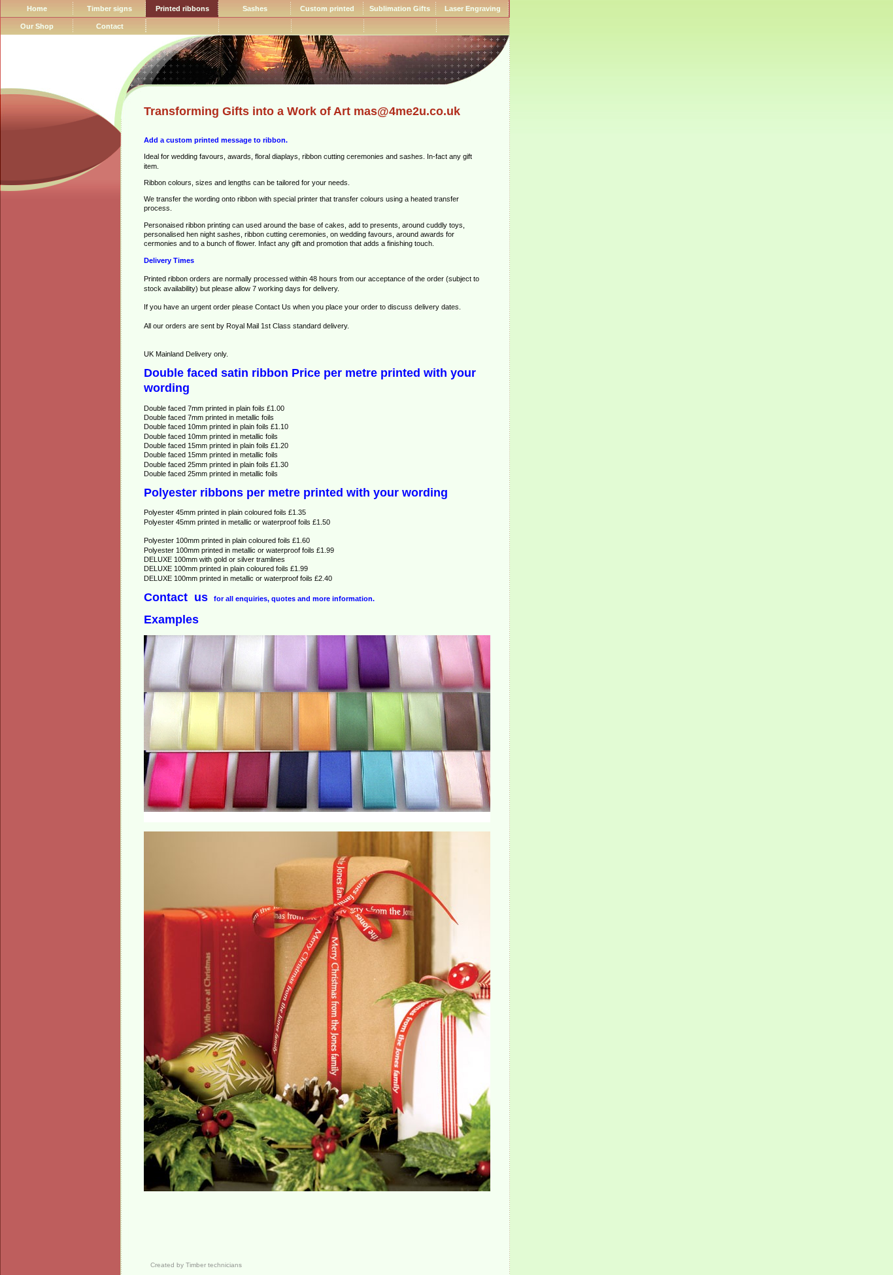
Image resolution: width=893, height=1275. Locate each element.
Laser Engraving (473, 8)
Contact (110, 26)
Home (37, 8)
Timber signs (109, 8)
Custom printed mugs (327, 11)
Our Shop (37, 26)
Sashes (255, 8)
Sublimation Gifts (399, 8)
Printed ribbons (182, 8)
